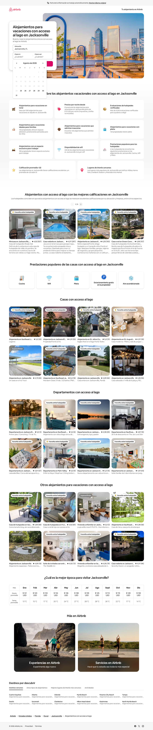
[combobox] (33, 49)
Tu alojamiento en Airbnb (132, 9)
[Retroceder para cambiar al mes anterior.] (16, 63)
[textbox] (23, 56)
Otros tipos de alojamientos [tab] (37, 688)
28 (34, 91)
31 (16, 95)
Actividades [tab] (89, 688)
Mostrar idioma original (97, 3)
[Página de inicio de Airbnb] (15, 9)
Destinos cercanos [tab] (16, 688)
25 (21, 91)
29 (39, 91)
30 (43, 91)
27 (30, 91)
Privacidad (29, 726)
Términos (38, 726)
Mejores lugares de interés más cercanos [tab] (66, 688)
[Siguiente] (81, 204)
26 (25, 91)
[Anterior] (72, 204)
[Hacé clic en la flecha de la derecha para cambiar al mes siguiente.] (42, 63)
